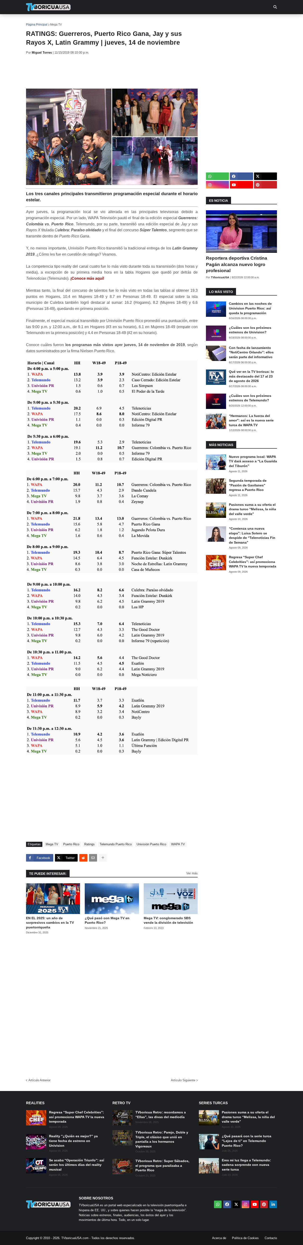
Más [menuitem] (215, 21)
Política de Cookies (245, 1238)
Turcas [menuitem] (124, 21)
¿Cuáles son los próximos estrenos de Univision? (250, 330)
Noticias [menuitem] (55, 21)
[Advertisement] (112, 71)
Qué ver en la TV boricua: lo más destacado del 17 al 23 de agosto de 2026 (251, 376)
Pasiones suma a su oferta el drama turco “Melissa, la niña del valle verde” (252, 509)
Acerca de (219, 1238)
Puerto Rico (71, 844)
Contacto (271, 1238)
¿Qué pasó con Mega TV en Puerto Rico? (107, 920)
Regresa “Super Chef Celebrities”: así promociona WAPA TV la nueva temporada (252, 561)
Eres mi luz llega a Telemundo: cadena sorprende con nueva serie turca (246, 1164)
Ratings (89, 844)
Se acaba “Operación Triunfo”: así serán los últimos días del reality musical (76, 1164)
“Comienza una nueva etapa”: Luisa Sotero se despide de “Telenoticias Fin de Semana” (252, 535)
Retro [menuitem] (199, 21)
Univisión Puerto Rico (151, 844)
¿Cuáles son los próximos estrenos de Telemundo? (250, 398)
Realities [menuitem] (102, 21)
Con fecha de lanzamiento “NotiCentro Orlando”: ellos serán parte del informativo (251, 352)
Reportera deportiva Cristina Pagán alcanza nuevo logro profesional (236, 264)
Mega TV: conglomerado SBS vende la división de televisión (168, 920)
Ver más (192, 873)
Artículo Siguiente (183, 1080)
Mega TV (56, 24)
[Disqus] (112, 1005)
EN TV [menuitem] (78, 21)
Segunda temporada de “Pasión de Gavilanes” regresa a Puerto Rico (248, 485)
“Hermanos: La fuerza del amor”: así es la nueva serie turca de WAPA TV (251, 420)
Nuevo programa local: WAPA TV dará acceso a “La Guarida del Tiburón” (253, 461)
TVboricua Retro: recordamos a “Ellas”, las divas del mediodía (160, 1114)
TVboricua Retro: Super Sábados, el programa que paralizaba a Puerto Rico (162, 1165)
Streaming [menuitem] (148, 21)
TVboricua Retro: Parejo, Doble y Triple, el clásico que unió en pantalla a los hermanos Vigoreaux (161, 1139)
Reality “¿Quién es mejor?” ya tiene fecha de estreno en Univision (73, 1140)
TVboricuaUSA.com (75, 1238)
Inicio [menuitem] (35, 21)
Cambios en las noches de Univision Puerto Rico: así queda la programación (250, 308)
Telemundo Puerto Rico (116, 844)
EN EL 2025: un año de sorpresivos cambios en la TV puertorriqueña (50, 922)
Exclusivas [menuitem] (175, 21)
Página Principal (36, 24)
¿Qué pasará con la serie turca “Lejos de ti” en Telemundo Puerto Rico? (246, 1140)
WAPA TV (178, 844)
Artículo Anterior (39, 1080)
